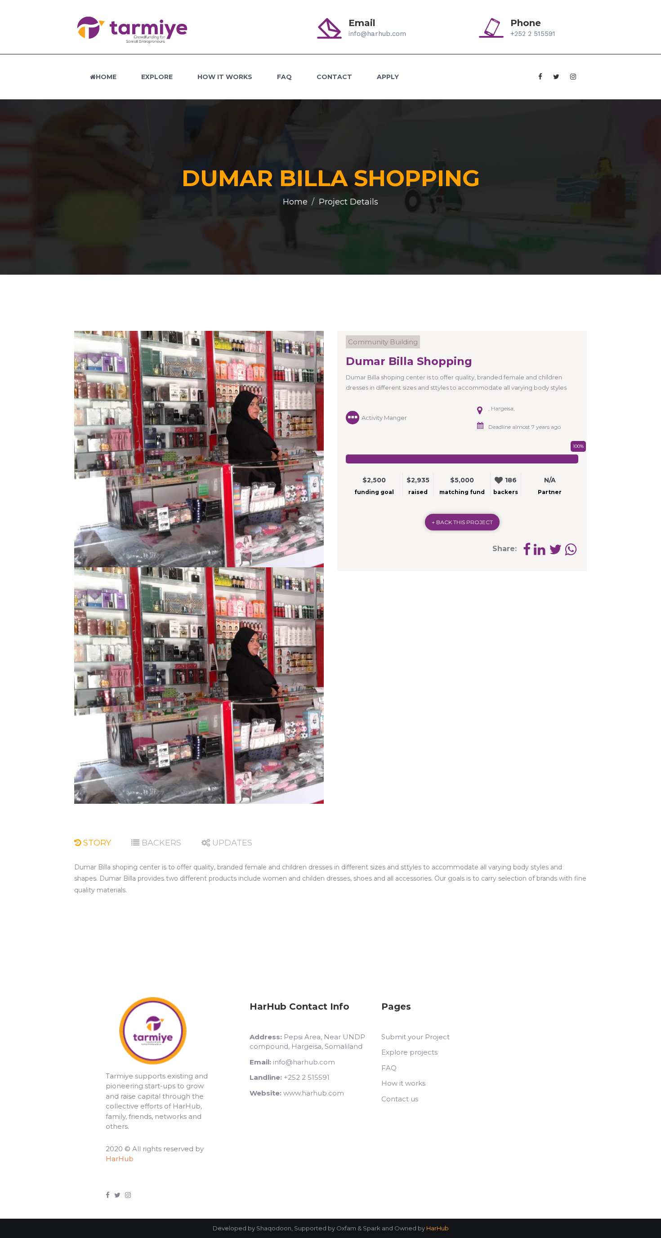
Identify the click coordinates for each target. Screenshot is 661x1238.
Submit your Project (415, 1037)
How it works (403, 1083)
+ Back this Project (462, 522)
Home (106, 77)
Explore (157, 77)
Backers (160, 843)
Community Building (383, 342)
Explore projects (409, 1052)
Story (96, 843)
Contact (334, 77)
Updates (231, 843)
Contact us (399, 1099)
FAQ (284, 77)
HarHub (120, 1158)
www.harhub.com (297, 1093)
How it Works (224, 77)
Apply (388, 77)
